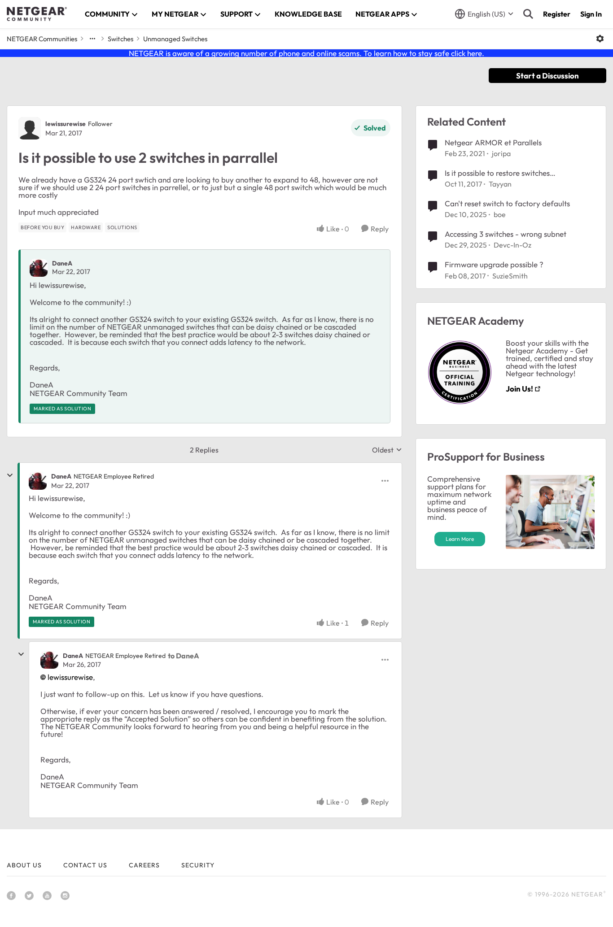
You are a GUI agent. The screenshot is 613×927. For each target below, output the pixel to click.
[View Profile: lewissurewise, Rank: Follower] (29, 128)
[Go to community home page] (37, 14)
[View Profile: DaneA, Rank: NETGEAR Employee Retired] (38, 481)
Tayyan (500, 183)
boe (500, 214)
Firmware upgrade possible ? (494, 264)
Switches (120, 39)
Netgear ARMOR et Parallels (493, 142)
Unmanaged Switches (175, 39)
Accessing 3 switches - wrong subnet (505, 234)
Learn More (460, 538)
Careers (144, 865)
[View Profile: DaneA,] (39, 268)
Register (556, 13)
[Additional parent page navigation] (92, 38)
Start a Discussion (547, 75)
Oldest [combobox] (387, 449)
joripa (501, 153)
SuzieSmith (510, 275)
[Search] (528, 14)
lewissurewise (65, 124)
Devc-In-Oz (512, 244)
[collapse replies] (9, 475)
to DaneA (183, 655)
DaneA (62, 263)
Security (198, 865)
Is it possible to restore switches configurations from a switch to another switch (512, 173)
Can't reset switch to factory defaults (507, 203)
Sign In (591, 13)
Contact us (85, 865)
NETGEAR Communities (42, 39)
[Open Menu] (600, 38)
